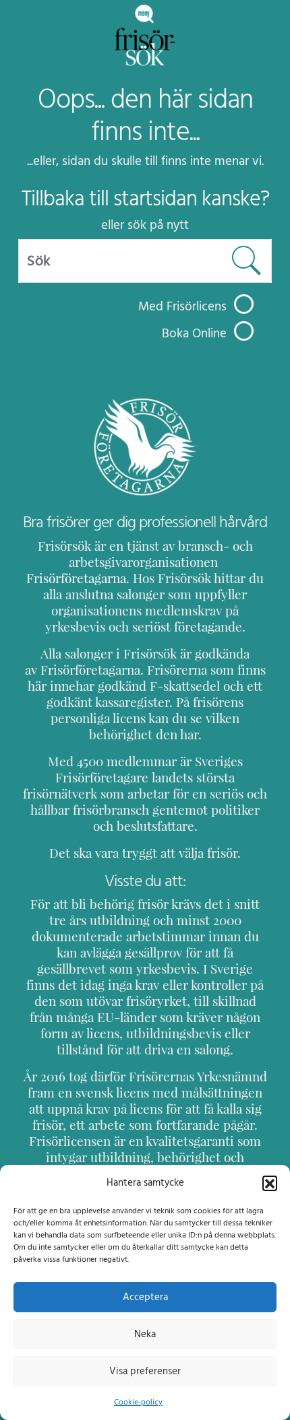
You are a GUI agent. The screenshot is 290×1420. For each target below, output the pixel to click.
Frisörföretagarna (76, 578)
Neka (145, 1334)
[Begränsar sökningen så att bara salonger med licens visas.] (244, 304)
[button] (270, 1183)
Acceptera (145, 1297)
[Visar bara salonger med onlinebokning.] (244, 331)
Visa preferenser (145, 1371)
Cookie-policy (138, 1402)
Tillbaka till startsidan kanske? (145, 198)
